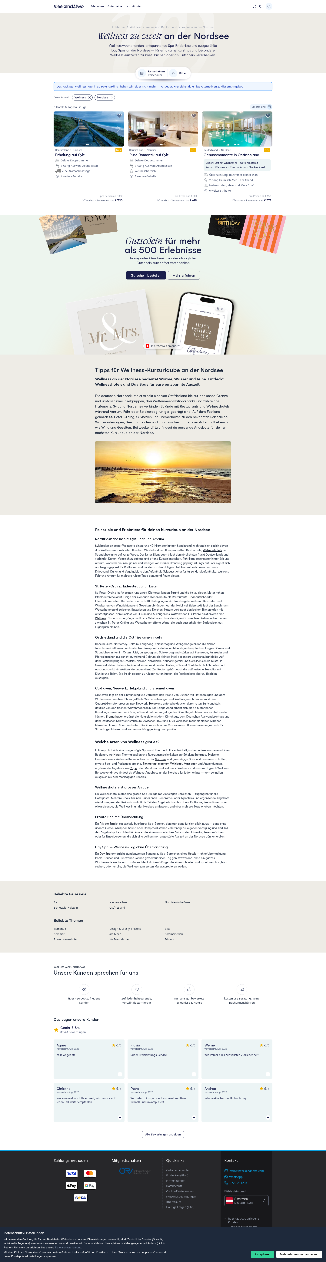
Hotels (192, 853)
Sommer (59, 934)
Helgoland (155, 703)
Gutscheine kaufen (178, 1170)
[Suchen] (269, 6)
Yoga (133, 768)
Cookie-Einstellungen (180, 1191)
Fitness (169, 939)
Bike (167, 928)
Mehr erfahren (183, 275)
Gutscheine (115, 6)
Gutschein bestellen (146, 275)
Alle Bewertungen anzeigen (163, 1134)
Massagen (190, 763)
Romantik (60, 928)
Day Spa (105, 853)
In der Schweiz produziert (165, 346)
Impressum (173, 1202)
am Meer (115, 934)
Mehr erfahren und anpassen (299, 1254)
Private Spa (107, 823)
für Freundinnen (119, 939)
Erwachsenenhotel (65, 939)
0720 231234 (238, 1183)
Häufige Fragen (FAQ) (180, 1207)
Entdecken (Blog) (177, 1175)
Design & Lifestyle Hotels (125, 928)
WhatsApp (236, 1177)
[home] (69, 6)
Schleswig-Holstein (66, 907)
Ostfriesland (117, 907)
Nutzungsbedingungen (181, 1196)
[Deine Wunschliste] (260, 6)
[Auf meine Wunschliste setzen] (119, 116)
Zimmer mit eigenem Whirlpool (162, 763)
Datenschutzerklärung (68, 1247)
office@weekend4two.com (247, 1171)
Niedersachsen (118, 902)
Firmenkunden (175, 1180)
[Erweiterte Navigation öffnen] (147, 6)
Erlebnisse (97, 6)
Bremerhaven (114, 716)
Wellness (100, 618)
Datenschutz (174, 1186)
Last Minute (133, 6)
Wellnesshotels (212, 550)
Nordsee (160, 759)
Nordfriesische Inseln (178, 902)
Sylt (97, 545)
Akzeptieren (262, 1254)
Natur (116, 754)
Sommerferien (174, 934)
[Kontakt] (254, 6)
